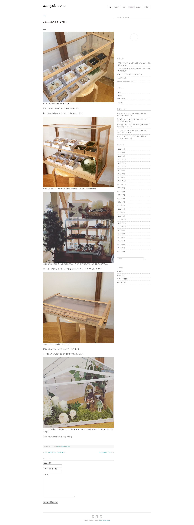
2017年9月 (121, 188)
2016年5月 (121, 244)
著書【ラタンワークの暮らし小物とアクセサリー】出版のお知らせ (134, 64)
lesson (117, 7)
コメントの (122, 279)
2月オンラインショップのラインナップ (130, 74)
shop (124, 7)
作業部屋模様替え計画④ (125, 81)
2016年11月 (122, 223)
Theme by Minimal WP (104, 520)
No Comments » (65, 446)
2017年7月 (121, 195)
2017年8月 (121, 191)
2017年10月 (122, 184)
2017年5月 (121, 202)
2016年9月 (121, 230)
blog (131, 7)
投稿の (120, 275)
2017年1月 (121, 216)
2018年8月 (121, 174)
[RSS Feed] (101, 516)
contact (146, 7)
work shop (121, 98)
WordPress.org (121, 282)
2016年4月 (121, 248)
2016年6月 (121, 241)
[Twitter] (93, 516)
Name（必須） (48, 463)
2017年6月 (121, 198)
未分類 (120, 102)
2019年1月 (121, 156)
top (110, 7)
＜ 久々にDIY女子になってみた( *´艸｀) (54, 452)
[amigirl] (59, 6)
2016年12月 (122, 219)
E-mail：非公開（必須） (51, 469)
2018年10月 (122, 167)
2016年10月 (122, 226)
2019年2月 (121, 152)
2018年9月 (121, 170)
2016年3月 (121, 251)
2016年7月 (121, 237)
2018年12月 (122, 160)
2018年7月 (121, 177)
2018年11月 (122, 163)
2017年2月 (121, 212)
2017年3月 (121, 209)
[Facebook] (97, 516)
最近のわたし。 (123, 78)
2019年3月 (121, 149)
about (138, 7)
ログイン (120, 271)
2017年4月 (121, 205)
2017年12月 (122, 181)
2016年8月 (121, 234)
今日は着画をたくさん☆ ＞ (106, 452)
